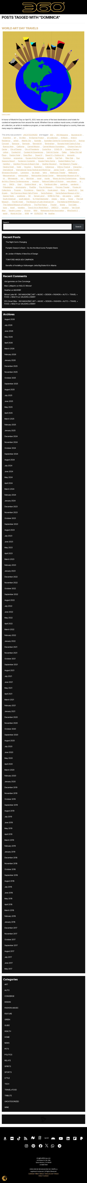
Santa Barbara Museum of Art (67, 193)
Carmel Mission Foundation (53, 146)
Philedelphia (8, 187)
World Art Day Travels (20, 28)
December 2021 (11, 647)
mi (4, 178)
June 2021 (9, 682)
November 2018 (11, 863)
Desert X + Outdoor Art (54, 155)
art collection (52, 138)
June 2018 (9, 893)
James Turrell (59, 170)
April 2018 (8, 904)
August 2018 (9, 881)
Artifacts (64, 138)
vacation (65, 207)
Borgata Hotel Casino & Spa (69, 143)
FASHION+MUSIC (11, 1008)
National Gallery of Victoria (52, 181)
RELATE (8, 1060)
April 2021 (8, 694)
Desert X (38, 155)
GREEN (7, 1019)
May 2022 (9, 618)
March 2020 (9, 770)
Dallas (64, 152)
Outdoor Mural (30, 184)
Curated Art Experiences (33, 152)
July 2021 (8, 676)
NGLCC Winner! (25, 286)
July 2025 (8, 395)
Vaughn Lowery (15, 210)
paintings (64, 184)
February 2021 (10, 705)
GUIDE (7, 1025)
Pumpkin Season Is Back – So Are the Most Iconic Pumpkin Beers (32, 248)
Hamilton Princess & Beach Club (26, 164)
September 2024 (11, 454)
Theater (53, 205)
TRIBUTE (8, 1095)
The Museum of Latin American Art (40, 202)
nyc (4, 184)
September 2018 (11, 875)
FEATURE (8, 1014)
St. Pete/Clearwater (40, 199)
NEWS (7, 1043)
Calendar (31, 1173)
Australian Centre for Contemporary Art (60, 141)
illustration (38, 167)
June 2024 (9, 471)
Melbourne (73, 172)
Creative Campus (72, 149)
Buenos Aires (8, 146)
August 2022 (10, 600)
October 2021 (10, 659)
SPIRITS (8, 1066)
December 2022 (11, 577)
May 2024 (9, 477)
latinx (45, 172)
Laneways (25, 172)
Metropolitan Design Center (42, 175)
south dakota (24, 199)
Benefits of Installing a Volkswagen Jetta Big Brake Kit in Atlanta (31, 265)
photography (21, 187)
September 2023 (11, 524)
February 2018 (10, 916)
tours (5, 207)
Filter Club (69, 158)
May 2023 (9, 547)
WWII (27, 213)
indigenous (49, 167)
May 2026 (9, 337)
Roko (63, 190)
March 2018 (9, 910)
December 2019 (11, 787)
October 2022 (10, 588)
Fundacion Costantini (26, 161)
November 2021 (11, 653)
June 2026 (9, 331)
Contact (45, 1175)
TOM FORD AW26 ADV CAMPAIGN (19, 259)
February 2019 (10, 846)
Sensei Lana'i (39, 196)
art (15, 138)
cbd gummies (9, 281)
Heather (51, 213)
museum (35, 181)
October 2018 (10, 869)
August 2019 (9, 811)
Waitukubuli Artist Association (52, 210)
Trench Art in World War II (38, 207)
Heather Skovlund (49, 164)
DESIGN (8, 1002)
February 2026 (10, 354)
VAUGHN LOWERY (28, 297)
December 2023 (11, 506)
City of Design (16, 149)
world (5, 213)
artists (15, 141)
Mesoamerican (9, 175)
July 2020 (8, 746)
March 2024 (9, 489)
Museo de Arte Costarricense (64, 178)
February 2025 (10, 425)
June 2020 (9, 752)
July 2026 (8, 325)
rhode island (53, 190)
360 (51, 135)
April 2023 (9, 553)
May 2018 (8, 898)
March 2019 (9, 840)
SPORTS (8, 1072)
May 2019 (8, 828)
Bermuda (26, 143)
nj (80, 181)
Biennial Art (37, 143)
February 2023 (10, 565)
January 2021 (10, 711)
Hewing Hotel (8, 167)
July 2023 (8, 536)
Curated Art (16, 152)
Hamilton (6, 164)
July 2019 (8, 817)
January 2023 (10, 571)
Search (6, 222)
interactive (77, 167)
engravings (18, 158)
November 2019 (11, 793)
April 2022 (9, 623)
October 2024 (10, 448)
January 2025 (10, 430)
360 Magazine (62, 135)
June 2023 (9, 542)
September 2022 (11, 594)
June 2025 (9, 401)
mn (22, 178)
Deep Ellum (27, 155)
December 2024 (11, 436)
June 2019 (9, 822)
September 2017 (11, 945)
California (20, 146)
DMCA (42, 1173)
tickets (62, 205)
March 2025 (9, 419)
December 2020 (11, 717)
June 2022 (9, 612)
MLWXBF (17, 290)
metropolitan (23, 175)
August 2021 (9, 670)
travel (12, 207)
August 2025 (10, 389)
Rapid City (40, 190)
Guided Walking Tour (66, 161)
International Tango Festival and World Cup (33, 170)
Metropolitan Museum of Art (68, 175)
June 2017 (9, 963)
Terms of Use (49, 1173)
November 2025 (11, 372)
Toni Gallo (72, 205)
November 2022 (11, 582)
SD (29, 196)
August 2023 (10, 530)
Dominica (7, 158)
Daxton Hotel (15, 155)
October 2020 (10, 729)
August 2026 (10, 319)
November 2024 (11, 442)
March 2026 (9, 348)
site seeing (67, 196)
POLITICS (8, 1054)
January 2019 (10, 852)
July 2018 (8, 887)
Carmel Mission (33, 146)
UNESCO (54, 207)
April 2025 (9, 413)
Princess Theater (62, 187)
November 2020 (11, 723)
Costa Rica (46, 149)
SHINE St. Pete (53, 196)
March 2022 (9, 629)
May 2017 (8, 969)
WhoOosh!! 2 (72, 210)
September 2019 (11, 805)
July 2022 (8, 606)
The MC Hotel (17, 202)
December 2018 (11, 857)
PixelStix (32, 187)
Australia (37, 141)
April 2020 (9, 764)
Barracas (15, 143)
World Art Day (16, 213)
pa (40, 184)
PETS (7, 1049)
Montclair (30, 178)
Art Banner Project (36, 138)
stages (54, 199)
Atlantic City (26, 141)
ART (6, 984)
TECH (7, 1084)
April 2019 (8, 834)
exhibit (49, 158)
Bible (36, 1173)
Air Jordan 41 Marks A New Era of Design (22, 254)
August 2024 (10, 460)
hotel (19, 167)
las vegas (36, 172)
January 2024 (10, 501)
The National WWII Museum (68, 202)
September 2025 (11, 384)
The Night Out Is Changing (16, 242)
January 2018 (10, 922)
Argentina (7, 138)
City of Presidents (32, 149)
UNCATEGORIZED (30, 135)
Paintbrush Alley (50, 184)
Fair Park (58, 158)
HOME (7, 1037)
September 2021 (11, 664)
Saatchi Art (72, 190)
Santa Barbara (46, 193)
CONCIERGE (9, 996)
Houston (27, 167)
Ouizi (19, 184)
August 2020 (10, 740)
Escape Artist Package (35, 158)
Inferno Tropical (63, 167)
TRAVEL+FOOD (11, 1090)
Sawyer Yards (8, 196)
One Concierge (24, 281)
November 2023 (11, 512)
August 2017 (9, 951)
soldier (77, 196)
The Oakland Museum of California (17, 205)
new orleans (71, 181)
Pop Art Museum (45, 187)
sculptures (21, 196)
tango (62, 199)
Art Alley (22, 138)
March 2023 (9, 559)
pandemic (75, 184)
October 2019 (10, 799)
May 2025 (9, 407)
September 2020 (11, 735)
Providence (28, 190)
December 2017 (11, 928)
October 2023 (10, 518)
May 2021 (8, 688)
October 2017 (10, 939)
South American (9, 199)
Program (17, 190)
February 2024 (10, 495)
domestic (71, 155)
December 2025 (11, 366)
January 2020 (10, 781)
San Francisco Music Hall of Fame (24, 193)
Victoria (27, 210)
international (8, 170)
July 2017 (8, 957)
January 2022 (10, 641)
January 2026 (10, 360)
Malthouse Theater (57, 172)
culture (5, 152)
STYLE (7, 1078)
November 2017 (11, 934)
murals (47, 178)
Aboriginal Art (76, 135)
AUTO (7, 990)
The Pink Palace (40, 205)
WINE (7, 1107)
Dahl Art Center (52, 152)
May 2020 (9, 758)
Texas (70, 199)
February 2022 (10, 635)
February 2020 (10, 776)
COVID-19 (58, 149)
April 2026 (9, 343)
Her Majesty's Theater (68, 164)
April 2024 (9, 483)
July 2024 (8, 465)
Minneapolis (13, 178)
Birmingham (49, 143)
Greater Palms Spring (46, 161)
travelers (21, 207)
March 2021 (9, 700)
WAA (35, 210)
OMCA (11, 184)
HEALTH (8, 1031)
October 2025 (10, 378)
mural (39, 178)
